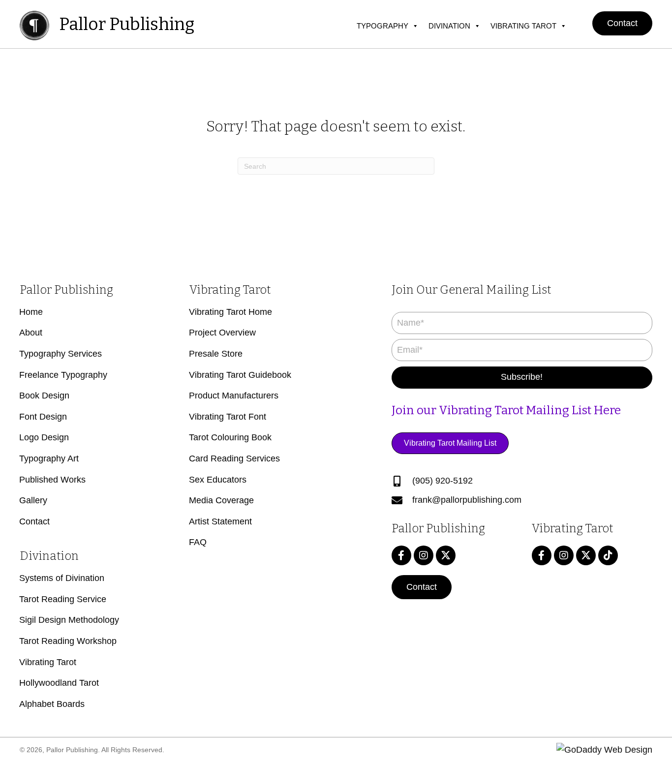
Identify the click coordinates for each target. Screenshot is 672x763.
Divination (449, 26)
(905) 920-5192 (442, 481)
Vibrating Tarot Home (230, 312)
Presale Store (216, 354)
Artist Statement (220, 521)
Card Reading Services (234, 458)
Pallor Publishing (126, 24)
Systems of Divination (61, 578)
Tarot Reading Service (62, 599)
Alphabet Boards (52, 704)
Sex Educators (217, 480)
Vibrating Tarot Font (227, 417)
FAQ (198, 542)
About (30, 332)
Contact (34, 521)
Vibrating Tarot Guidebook (240, 375)
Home (31, 312)
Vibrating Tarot (523, 26)
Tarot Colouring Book (230, 437)
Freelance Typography (63, 375)
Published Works (52, 480)
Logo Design (44, 437)
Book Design (44, 395)
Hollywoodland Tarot (59, 683)
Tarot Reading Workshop (68, 641)
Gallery (33, 500)
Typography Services (60, 354)
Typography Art (49, 458)
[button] (622, 23)
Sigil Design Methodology (69, 620)
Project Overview (222, 332)
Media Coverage (221, 500)
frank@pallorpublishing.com (466, 500)
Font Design (43, 417)
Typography (382, 26)
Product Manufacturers (233, 395)
